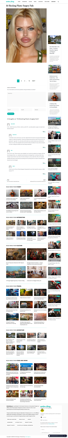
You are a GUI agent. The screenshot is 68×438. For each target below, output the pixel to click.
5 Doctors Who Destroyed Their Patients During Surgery (31, 239)
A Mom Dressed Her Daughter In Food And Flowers (41, 340)
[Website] (40, 109)
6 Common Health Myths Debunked (54, 224)
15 (29, 81)
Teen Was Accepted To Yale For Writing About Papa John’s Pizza (10, 353)
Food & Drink (47, 1)
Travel (35, 1)
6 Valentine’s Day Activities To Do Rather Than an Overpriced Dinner (12, 387)
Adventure (40, 1)
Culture (30, 1)
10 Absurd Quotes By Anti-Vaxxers (54, 250)
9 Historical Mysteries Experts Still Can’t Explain (10, 228)
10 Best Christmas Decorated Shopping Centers (53, 210)
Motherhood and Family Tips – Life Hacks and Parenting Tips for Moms (12, 373)
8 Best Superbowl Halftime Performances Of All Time (53, 169)
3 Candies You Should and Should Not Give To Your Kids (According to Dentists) (26, 400)
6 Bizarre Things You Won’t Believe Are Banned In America (54, 277)
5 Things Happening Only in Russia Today (15, 280)
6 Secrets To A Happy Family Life (34, 280)
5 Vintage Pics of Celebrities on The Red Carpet (41, 228)
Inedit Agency (27, 436)
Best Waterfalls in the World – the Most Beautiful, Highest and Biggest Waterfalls (54, 50)
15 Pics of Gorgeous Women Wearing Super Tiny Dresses (21, 228)
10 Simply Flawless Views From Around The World (41, 353)
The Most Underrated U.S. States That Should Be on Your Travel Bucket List (26, 323)
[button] (58, 1)
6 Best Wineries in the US (25, 297)
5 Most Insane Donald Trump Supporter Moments (41, 239)
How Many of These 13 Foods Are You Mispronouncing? (54, 319)
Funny (19, 1)
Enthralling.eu (10, 406)
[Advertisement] (26, 71)
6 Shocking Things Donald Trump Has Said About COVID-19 (54, 237)
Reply (44, 131)
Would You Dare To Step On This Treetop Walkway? (21, 340)
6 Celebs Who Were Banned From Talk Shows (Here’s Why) (54, 305)
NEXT (33, 81)
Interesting (24, 1)
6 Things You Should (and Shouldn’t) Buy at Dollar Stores (53, 127)
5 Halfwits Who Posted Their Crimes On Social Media (54, 105)
